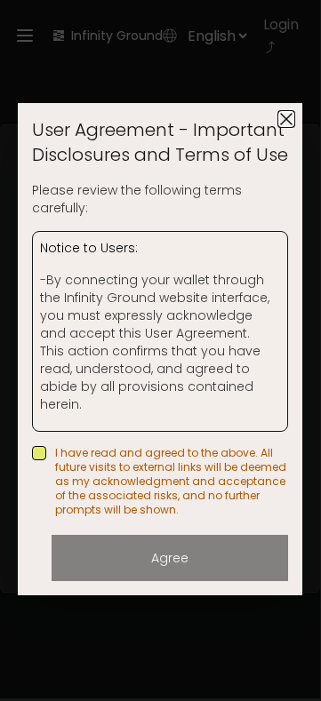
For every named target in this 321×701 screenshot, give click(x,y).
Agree (170, 558)
